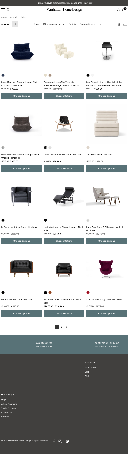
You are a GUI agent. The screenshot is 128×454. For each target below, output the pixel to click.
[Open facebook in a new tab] (53, 441)
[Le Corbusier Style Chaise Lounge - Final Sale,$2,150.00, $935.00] (64, 196)
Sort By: (72, 24)
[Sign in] (118, 9)
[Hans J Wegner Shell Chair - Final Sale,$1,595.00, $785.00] (64, 124)
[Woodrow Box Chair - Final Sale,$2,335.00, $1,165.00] (21, 269)
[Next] (71, 327)
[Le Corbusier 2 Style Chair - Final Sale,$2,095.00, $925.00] (21, 196)
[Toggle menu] (3, 10)
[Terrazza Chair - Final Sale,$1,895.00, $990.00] (106, 124)
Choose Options (21, 96)
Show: (37, 24)
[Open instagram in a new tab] (60, 441)
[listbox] (90, 24)
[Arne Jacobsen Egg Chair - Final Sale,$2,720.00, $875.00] (106, 269)
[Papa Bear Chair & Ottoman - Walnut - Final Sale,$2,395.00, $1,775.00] (106, 196)
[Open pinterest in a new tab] (67, 441)
